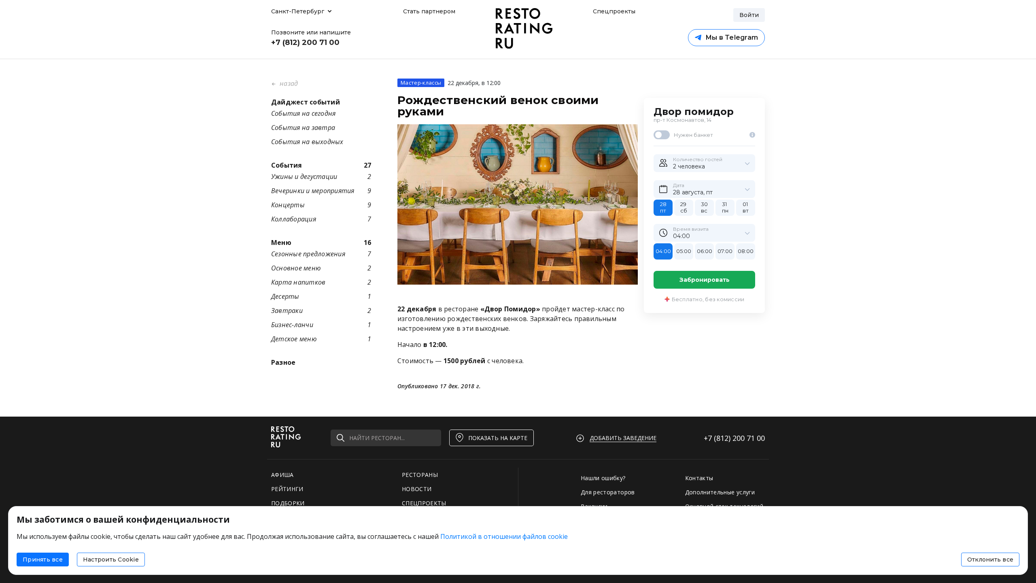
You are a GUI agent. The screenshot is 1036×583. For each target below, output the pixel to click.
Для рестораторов (608, 492)
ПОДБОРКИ (288, 503)
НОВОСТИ (416, 489)
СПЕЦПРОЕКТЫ (424, 503)
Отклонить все (990, 559)
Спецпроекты (613, 11)
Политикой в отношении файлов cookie (504, 536)
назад (288, 83)
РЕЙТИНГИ (287, 489)
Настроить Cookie (111, 559)
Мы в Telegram (731, 37)
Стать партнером (429, 11)
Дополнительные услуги (720, 492)
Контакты (699, 478)
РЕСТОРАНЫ (420, 475)
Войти (749, 15)
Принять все (43, 559)
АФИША (282, 475)
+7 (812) (734, 438)
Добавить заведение (623, 438)
